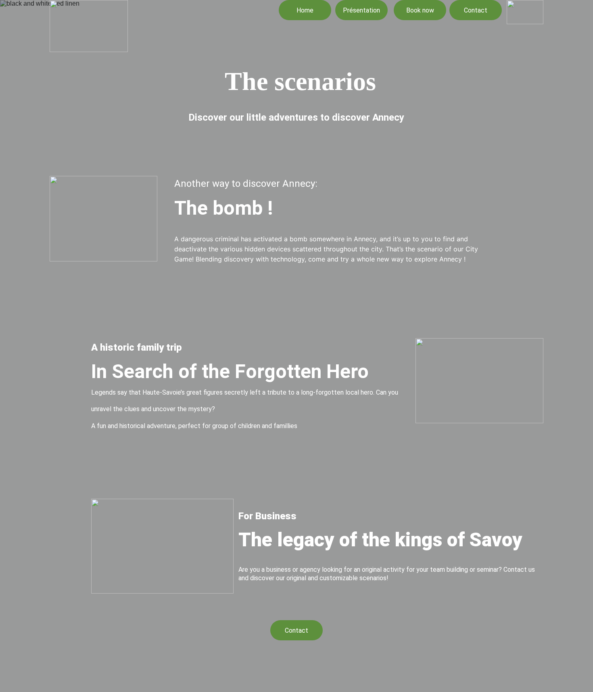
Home (304, 10)
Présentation (361, 10)
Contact (475, 10)
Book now (420, 10)
